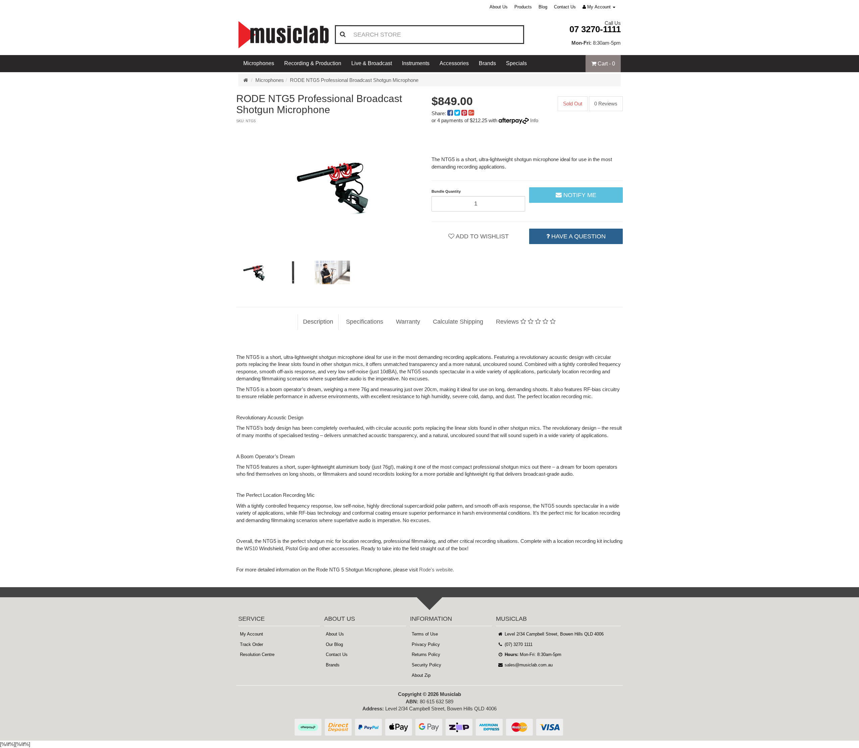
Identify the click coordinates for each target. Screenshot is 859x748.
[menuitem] (450, 113)
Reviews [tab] (508, 321)
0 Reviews (605, 103)
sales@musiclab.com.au (528, 664)
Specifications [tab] (364, 321)
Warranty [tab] (408, 321)
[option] (331, 186)
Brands (487, 63)
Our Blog (334, 644)
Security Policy (426, 664)
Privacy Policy (426, 644)
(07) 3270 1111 (518, 644)
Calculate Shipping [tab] (458, 321)
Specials (516, 63)
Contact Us (565, 6)
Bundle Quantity (446, 191)
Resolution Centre (257, 654)
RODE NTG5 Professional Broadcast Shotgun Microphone (354, 80)
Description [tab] (318, 321)
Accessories (454, 63)
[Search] (343, 34)
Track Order (251, 644)
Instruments (416, 63)
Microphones (258, 63)
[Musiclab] (283, 34)
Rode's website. (436, 569)
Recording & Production (312, 63)
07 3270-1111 (595, 29)
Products (523, 6)
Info (534, 120)
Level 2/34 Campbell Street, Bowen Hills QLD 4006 (553, 634)
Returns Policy (426, 654)
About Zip (421, 675)
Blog (543, 6)
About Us (499, 6)
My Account (251, 634)
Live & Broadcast (371, 63)
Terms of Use (425, 634)
